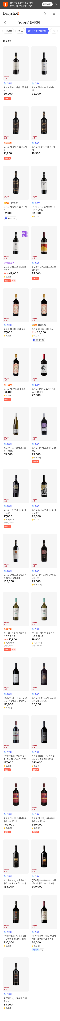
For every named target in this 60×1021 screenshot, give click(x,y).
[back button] (5, 23)
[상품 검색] (45, 13)
